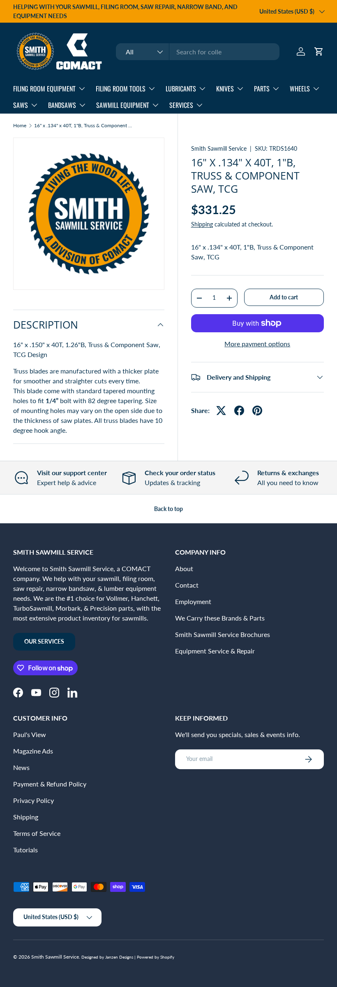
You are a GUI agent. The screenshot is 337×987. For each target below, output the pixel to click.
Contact (187, 585)
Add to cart (284, 297)
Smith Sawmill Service (219, 148)
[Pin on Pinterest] (257, 410)
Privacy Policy (33, 800)
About (184, 568)
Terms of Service (36, 833)
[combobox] (197, 51)
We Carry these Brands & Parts (220, 618)
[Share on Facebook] (239, 410)
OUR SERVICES (44, 641)
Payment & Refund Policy (49, 784)
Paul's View (29, 734)
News (21, 767)
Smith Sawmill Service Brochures (222, 634)
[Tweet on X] (221, 410)
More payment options (257, 344)
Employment (193, 601)
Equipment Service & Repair (215, 651)
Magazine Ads (33, 751)
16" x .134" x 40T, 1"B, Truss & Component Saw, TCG (83, 125)
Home (19, 125)
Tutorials (25, 850)
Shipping (202, 224)
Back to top (168, 508)
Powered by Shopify (155, 956)
